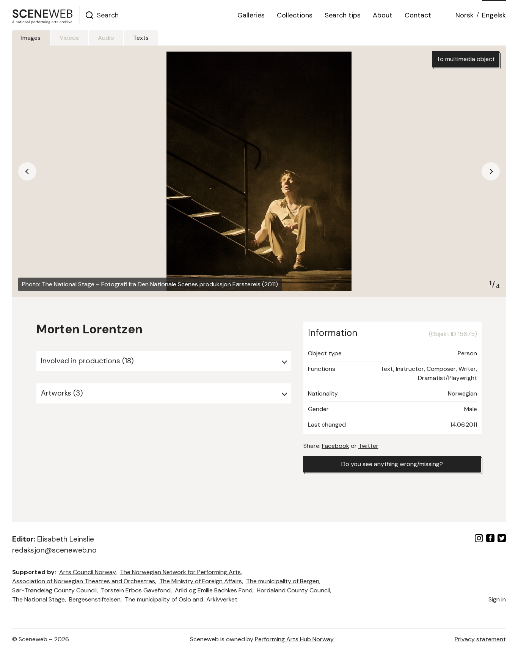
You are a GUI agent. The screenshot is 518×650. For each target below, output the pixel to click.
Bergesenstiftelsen (95, 599)
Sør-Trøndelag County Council (54, 590)
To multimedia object (465, 59)
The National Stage (38, 599)
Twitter (368, 446)
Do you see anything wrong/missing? (392, 464)
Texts (141, 38)
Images (31, 38)
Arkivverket (221, 599)
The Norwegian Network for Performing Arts (180, 572)
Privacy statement (480, 639)
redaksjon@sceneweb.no (54, 550)
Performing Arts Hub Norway (294, 639)
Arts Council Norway (87, 572)
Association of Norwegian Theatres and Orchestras (83, 581)
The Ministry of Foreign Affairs (200, 581)
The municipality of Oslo (158, 599)
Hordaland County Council (293, 590)
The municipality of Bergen (282, 581)
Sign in (497, 599)
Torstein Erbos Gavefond (136, 590)
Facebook (335, 446)
